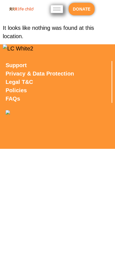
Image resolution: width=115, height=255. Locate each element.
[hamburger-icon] (57, 9)
